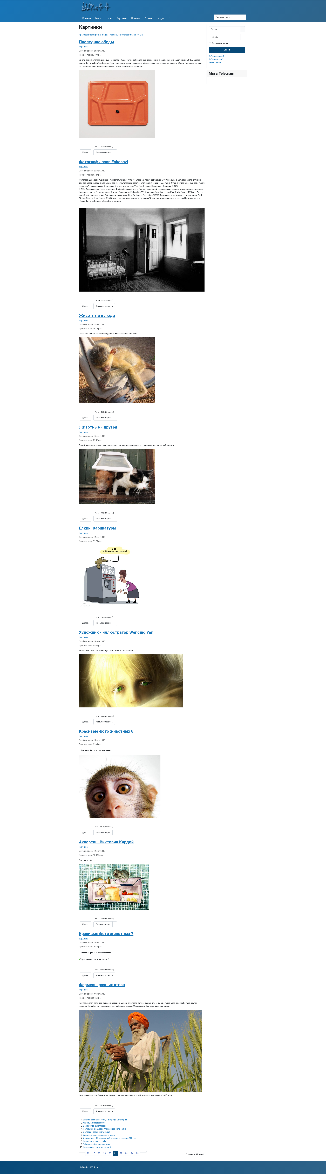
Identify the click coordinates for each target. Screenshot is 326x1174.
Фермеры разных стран (102, 984)
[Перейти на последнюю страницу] (145, 1152)
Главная (86, 18)
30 (110, 1153)
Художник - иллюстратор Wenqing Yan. (116, 632)
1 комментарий (103, 152)
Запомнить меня (220, 43)
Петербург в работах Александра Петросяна (104, 1129)
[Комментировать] (115, 152)
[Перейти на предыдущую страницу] (83, 1152)
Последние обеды (96, 41)
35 (137, 1153)
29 (104, 1153)
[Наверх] (323, 1171)
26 (88, 1153)
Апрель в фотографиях (94, 1123)
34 (132, 1153)
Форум (160, 18)
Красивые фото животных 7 (106, 933)
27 (93, 1153)
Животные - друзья (98, 427)
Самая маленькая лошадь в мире (99, 1135)
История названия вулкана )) (97, 1132)
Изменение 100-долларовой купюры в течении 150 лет (109, 1138)
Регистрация (215, 62)
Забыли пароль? (216, 56)
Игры (109, 18)
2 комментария (103, 832)
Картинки (121, 18)
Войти (227, 50)
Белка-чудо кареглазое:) (94, 1126)
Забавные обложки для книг (96, 1144)
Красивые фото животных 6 (97, 1147)
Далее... (85, 152)
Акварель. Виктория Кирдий (106, 841)
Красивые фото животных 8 (106, 731)
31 (115, 1153)
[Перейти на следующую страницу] (141, 1152)
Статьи (149, 18)
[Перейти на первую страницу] (80, 1152)
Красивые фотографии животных (126, 35)
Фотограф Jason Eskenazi (103, 161)
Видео (98, 18)
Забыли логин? (216, 59)
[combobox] (230, 17)
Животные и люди (97, 315)
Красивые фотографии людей (93, 35)
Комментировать (104, 306)
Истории (135, 18)
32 (121, 1153)
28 (99, 1153)
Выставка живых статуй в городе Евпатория (105, 1120)
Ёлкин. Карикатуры (97, 528)
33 (126, 1153)
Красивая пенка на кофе (94, 1141)
